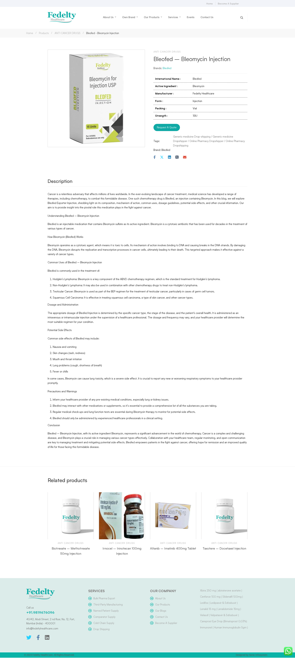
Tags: (156, 141)
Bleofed (167, 68)
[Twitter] (28, 637)
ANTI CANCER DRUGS (67, 33)
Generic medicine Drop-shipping (191, 136)
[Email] (184, 157)
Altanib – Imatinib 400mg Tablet (173, 548)
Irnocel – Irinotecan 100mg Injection (122, 550)
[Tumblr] (177, 157)
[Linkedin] (169, 157)
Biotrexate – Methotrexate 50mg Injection (71, 550)
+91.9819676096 (40, 612)
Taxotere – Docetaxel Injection (224, 548)
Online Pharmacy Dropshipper (206, 141)
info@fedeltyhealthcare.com (42, 628)
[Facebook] (155, 157)
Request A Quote (167, 127)
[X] (161, 157)
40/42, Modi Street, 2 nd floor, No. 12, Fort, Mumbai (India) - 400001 (50, 621)
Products (44, 33)
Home (29, 33)
